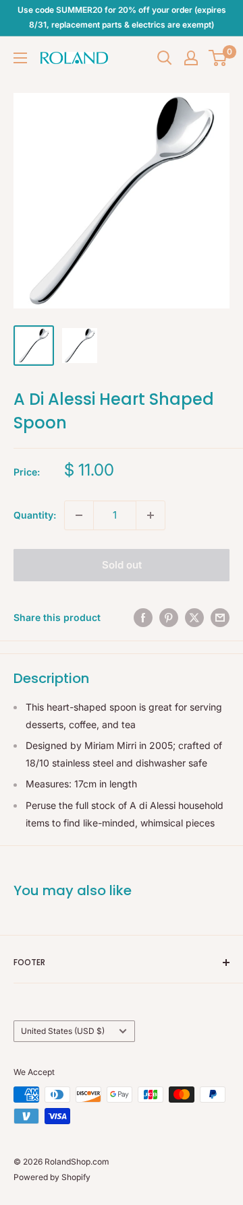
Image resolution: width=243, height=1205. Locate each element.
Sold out (122, 564)
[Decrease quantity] (79, 515)
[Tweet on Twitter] (194, 617)
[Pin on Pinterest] (168, 617)
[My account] (191, 58)
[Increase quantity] (150, 515)
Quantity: (35, 515)
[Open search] (164, 58)
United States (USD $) (63, 1031)
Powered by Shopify (52, 1177)
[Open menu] (20, 58)
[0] (218, 58)
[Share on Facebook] (143, 617)
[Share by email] (220, 617)
